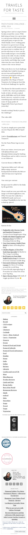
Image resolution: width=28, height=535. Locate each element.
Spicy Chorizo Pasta (10, 276)
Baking (5, 319)
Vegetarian (7, 411)
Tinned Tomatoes (4, 293)
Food (4, 353)
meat (2, 290)
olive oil (5, 290)
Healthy (6, 356)
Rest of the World (9, 387)
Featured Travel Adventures (13, 351)
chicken (12, 289)
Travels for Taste (14, 8)
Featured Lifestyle (9, 348)
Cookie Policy (10, 528)
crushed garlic (21, 289)
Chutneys (6, 330)
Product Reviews (9, 380)
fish (25, 289)
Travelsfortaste (12, 136)
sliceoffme (3, 291)
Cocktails (6, 332)
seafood (22, 290)
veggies (9, 293)
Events (5, 343)
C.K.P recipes (7, 324)
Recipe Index (7, 385)
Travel (5, 406)
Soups (5, 403)
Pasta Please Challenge (16, 290)
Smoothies (6, 401)
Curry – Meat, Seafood (11, 335)
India (5, 361)
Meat (5, 374)
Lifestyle (7, 287)
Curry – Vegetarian (9, 337)
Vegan (5, 408)
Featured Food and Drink (12, 345)
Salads (5, 393)
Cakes (5, 327)
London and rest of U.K (11, 372)
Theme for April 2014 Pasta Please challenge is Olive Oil (16, 291)
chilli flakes (16, 289)
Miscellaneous (12, 287)
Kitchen (6, 366)
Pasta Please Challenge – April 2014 (13, 25)
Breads (5, 322)
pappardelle (9, 290)
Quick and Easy (8, 382)
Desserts (6, 340)
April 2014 (9, 289)
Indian (5, 364)
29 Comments (17, 28)
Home (5, 358)
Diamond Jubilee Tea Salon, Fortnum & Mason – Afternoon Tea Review (15, 494)
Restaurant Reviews (10, 390)
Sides (5, 398)
